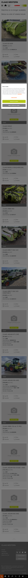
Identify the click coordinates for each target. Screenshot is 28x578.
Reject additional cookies (14, 105)
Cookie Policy (20, 94)
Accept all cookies (14, 101)
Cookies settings (14, 97)
